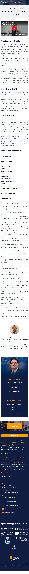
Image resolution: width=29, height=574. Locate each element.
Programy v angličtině (10, 488)
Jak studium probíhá (9, 483)
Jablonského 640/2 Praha (10, 513)
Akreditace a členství (9, 497)
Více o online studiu (14, 391)
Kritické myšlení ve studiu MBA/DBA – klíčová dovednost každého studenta (14, 442)
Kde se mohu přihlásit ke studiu (12, 495)
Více (17, 451)
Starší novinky (6, 476)
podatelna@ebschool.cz (11, 505)
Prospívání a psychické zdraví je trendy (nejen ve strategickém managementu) (13, 460)
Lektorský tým (7, 490)
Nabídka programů (9, 485)
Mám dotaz (14, 435)
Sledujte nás (8, 508)
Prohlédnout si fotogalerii (14, 425)
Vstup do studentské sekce (11, 492)
